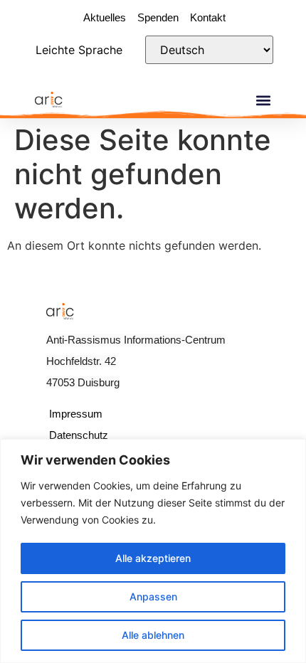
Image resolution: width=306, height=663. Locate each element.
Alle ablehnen (153, 635)
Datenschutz (78, 435)
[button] (263, 100)
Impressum (75, 414)
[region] (153, 551)
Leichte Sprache (79, 50)
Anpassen (153, 596)
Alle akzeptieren (153, 558)
